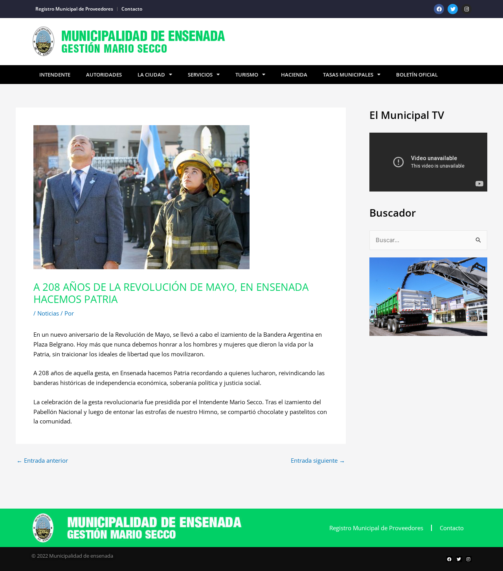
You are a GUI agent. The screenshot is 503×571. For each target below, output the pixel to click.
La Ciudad (151, 74)
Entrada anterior (42, 460)
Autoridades (104, 74)
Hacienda (294, 74)
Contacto (131, 8)
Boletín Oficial (417, 74)
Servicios (200, 74)
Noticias (48, 313)
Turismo (246, 74)
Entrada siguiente (318, 460)
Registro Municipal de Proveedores (74, 8)
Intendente (54, 74)
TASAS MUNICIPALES (348, 74)
